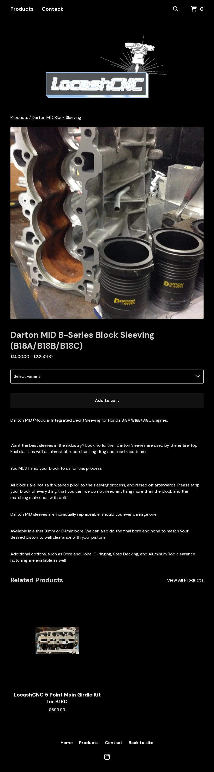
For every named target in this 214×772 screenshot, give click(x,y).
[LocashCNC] (107, 66)
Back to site (141, 742)
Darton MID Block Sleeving (56, 117)
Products (21, 8)
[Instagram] (107, 757)
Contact (52, 8)
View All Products (185, 580)
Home (67, 742)
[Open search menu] (175, 9)
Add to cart (107, 400)
